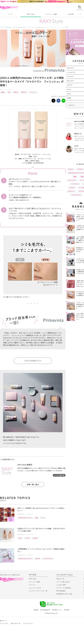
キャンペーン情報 (51, 14)
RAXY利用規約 (60, 591)
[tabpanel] (32, 268)
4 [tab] (37, 303)
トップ (10, 14)
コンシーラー (33, 92)
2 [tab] (31, 303)
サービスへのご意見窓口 (63, 588)
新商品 (2, 92)
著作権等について (57, 610)
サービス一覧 (3, 623)
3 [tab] (34, 303)
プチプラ (71, 187)
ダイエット (71, 191)
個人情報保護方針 (45, 610)
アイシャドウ (72, 180)
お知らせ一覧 (60, 579)
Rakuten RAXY (9, 7)
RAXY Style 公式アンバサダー (25, 517)
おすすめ (27, 538)
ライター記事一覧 (59, 475)
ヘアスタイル (75, 184)
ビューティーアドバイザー (37, 591)
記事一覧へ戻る (33, 484)
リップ (42, 517)
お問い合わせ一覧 (15, 623)
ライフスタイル (76, 195)
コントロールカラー (47, 558)
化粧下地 (16, 92)
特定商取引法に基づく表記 (64, 594)
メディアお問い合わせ (63, 582)
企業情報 (35, 610)
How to (20, 538)
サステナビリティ (28, 623)
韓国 (37, 517)
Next (65, 260)
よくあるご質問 (61, 585)
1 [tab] (28, 303)
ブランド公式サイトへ (32, 360)
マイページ (32, 585)
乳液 (9, 92)
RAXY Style (31, 14)
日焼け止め (23, 92)
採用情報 (66, 610)
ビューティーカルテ (35, 588)
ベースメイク (9, 89)
